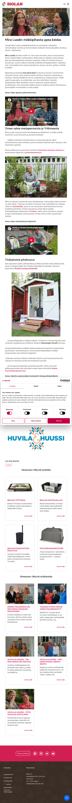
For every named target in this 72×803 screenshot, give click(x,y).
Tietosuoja (7, 790)
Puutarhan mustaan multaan (50, 150)
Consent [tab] (12, 386)
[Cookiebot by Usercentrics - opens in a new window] (61, 380)
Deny (13, 421)
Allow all (59, 421)
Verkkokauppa (8, 792)
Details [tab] (36, 386)
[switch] (27, 413)
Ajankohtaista (8, 787)
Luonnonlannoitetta (32, 152)
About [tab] (59, 386)
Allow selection (36, 421)
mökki (8, 465)
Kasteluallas (18, 206)
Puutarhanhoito (8, 774)
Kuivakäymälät (8, 781)
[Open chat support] (67, 798)
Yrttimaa (33, 211)
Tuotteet (8, 784)
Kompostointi (8, 778)
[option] (36, 22)
